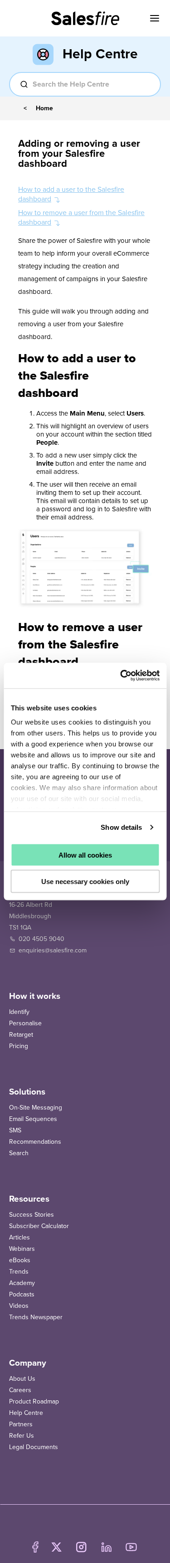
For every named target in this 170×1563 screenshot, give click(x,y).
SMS (15, 1130)
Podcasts (21, 1294)
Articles (19, 1237)
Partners (21, 1424)
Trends (19, 1271)
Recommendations (35, 1142)
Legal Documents (33, 1447)
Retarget (21, 1035)
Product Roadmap (34, 1401)
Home (44, 108)
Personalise (25, 1023)
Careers (20, 1390)
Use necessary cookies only (85, 881)
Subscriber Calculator (39, 1226)
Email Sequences (33, 1119)
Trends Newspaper (36, 1317)
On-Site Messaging (35, 1107)
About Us (22, 1379)
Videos (19, 1306)
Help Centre (26, 1413)
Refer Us (21, 1436)
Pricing (18, 1046)
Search (19, 1153)
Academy (22, 1283)
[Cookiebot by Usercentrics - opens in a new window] (121, 676)
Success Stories (31, 1215)
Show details (121, 827)
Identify (19, 1012)
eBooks (19, 1260)
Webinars (22, 1249)
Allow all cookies (85, 855)
